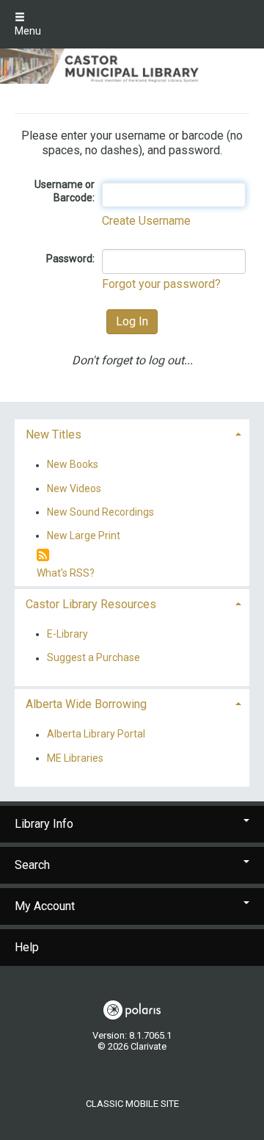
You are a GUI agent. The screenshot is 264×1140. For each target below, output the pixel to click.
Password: (70, 258)
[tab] (132, 433)
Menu (28, 31)
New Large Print (83, 535)
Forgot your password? (161, 284)
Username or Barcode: (64, 190)
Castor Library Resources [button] (91, 604)
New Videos (74, 488)
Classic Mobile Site (132, 1103)
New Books (72, 465)
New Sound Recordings (100, 512)
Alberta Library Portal (96, 734)
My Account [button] (45, 906)
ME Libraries (75, 758)
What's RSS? (66, 573)
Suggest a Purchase (93, 658)
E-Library (67, 634)
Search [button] (32, 865)
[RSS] (43, 555)
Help (27, 947)
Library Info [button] (44, 824)
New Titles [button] (53, 434)
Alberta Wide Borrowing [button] (86, 704)
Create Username (146, 221)
